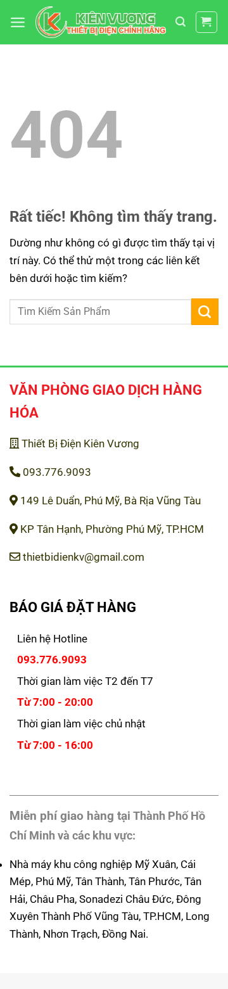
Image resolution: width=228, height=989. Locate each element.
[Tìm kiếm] (180, 22)
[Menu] (18, 22)
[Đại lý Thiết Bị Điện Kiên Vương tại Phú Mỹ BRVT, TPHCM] (100, 21)
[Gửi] (204, 311)
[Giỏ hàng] (207, 22)
